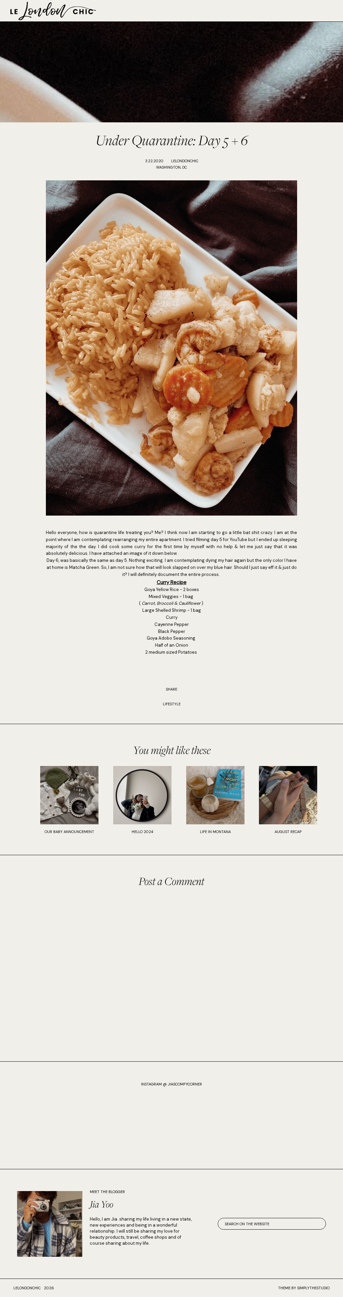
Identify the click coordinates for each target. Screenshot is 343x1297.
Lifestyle (172, 704)
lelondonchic (27, 1288)
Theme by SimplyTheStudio (304, 1288)
